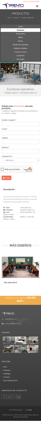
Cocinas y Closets (20, 52)
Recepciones (20, 34)
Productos (16, 18)
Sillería (20, 37)
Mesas (20, 41)
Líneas (20, 26)
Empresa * (5, 147)
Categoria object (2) (27, 18)
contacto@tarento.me (13, 324)
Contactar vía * (7, 156)
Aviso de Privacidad (15, 410)
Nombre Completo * (9, 120)
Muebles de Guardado (20, 45)
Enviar (7, 178)
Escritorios (20, 30)
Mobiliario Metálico (20, 48)
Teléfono (5, 138)
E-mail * (4, 129)
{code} (28, 410)
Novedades (21, 59)
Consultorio (20, 55)
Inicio (9, 18)
